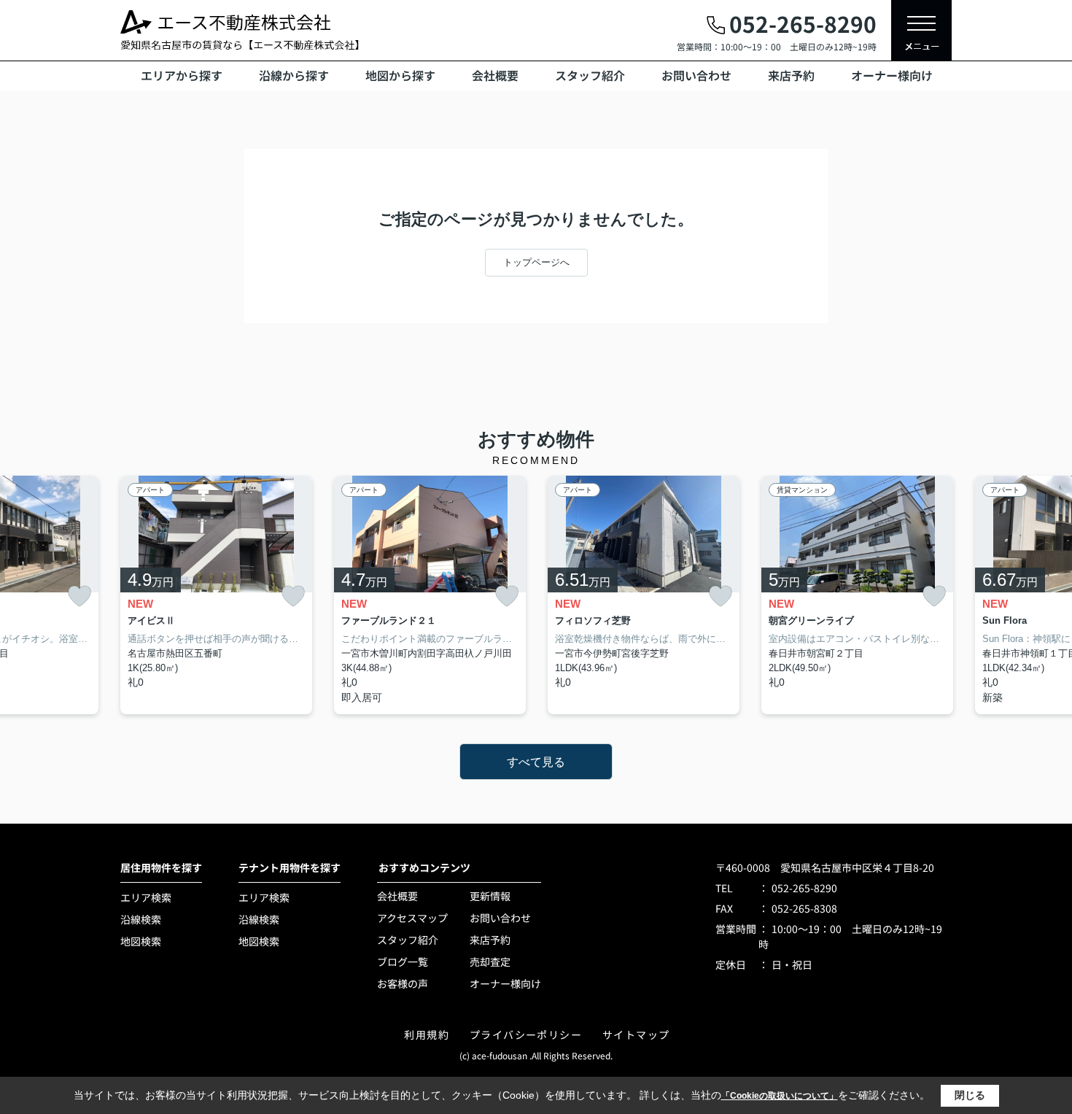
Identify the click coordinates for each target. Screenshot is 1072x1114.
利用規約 (426, 1034)
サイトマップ (635, 1034)
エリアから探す (181, 75)
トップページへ (536, 262)
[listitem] (216, 595)
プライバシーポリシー (526, 1034)
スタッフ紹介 (590, 75)
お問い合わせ (696, 75)
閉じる (970, 1095)
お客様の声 (402, 983)
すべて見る (536, 762)
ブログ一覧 (402, 961)
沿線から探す (294, 75)
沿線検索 (140, 919)
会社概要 (495, 75)
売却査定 (490, 961)
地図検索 (140, 941)
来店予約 (791, 75)
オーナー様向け (892, 75)
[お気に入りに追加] (79, 596)
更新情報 (490, 896)
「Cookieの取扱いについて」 (779, 1096)
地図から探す (400, 75)
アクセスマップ (412, 917)
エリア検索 (145, 897)
